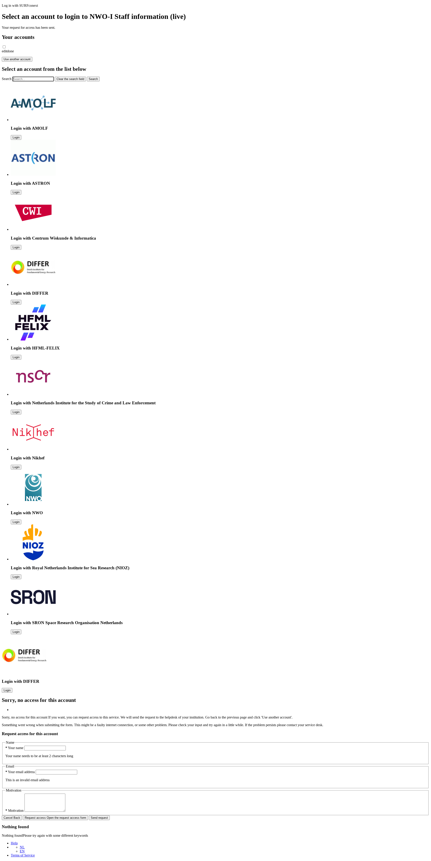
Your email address (20, 772)
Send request (99, 817)
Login (16, 137)
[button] (4, 46)
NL (22, 847)
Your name (14, 748)
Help (14, 843)
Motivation (14, 810)
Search (6, 79)
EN (22, 851)
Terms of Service (23, 855)
